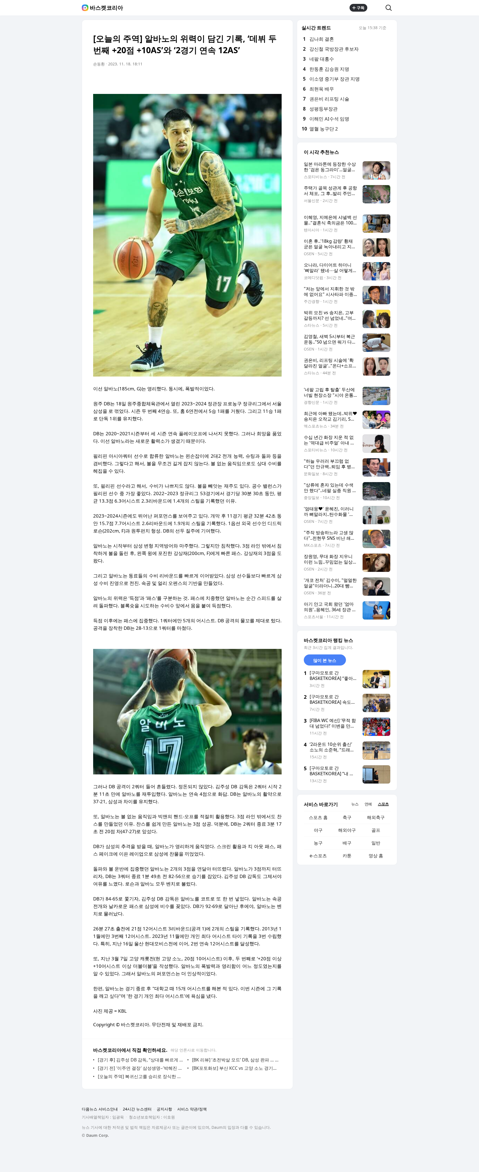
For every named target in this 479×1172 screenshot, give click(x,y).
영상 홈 (376, 856)
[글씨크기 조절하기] (265, 79)
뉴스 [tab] (354, 804)
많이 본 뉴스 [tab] (324, 660)
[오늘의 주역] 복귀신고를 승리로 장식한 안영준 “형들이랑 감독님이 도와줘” (141, 1076)
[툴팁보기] (390, 28)
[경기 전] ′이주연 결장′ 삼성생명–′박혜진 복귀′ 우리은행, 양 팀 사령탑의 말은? (141, 1068)
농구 (318, 843)
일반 (375, 843)
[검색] (390, 8)
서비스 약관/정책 (192, 1109)
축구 (347, 817)
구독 (361, 7)
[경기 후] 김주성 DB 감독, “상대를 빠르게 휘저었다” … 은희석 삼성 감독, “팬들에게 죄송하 (141, 1060)
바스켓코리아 (106, 8)
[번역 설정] (253, 79)
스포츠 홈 (318, 817)
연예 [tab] (368, 804)
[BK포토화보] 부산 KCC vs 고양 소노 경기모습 (235, 1068)
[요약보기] (231, 79)
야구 (318, 830)
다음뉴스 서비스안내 (100, 1109)
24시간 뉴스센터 (137, 1109)
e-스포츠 (318, 856)
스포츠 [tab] (383, 804)
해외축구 (376, 817)
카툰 (347, 856)
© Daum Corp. (95, 1135)
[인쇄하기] (276, 79)
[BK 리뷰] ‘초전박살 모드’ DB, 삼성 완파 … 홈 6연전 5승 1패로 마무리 (235, 1060)
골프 (375, 830)
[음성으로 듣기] (242, 79)
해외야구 (347, 830)
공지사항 (164, 1109)
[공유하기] (376, 8)
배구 (347, 843)
